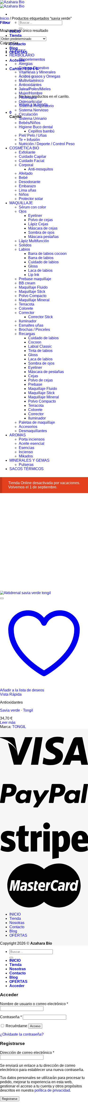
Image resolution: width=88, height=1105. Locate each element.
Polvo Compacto (32, 296)
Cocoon (34, 342)
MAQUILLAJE (21, 203)
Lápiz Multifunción (34, 241)
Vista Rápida (11, 694)
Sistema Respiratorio (36, 106)
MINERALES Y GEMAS (29, 460)
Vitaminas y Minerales (37, 72)
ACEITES (17, 51)
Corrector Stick (40, 317)
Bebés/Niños (29, 123)
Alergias (26, 64)
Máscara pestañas (43, 237)
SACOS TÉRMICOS (26, 469)
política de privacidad (52, 1090)
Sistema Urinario (33, 119)
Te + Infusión (29, 140)
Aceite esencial (31, 443)
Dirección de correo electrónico (27, 1053)
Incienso (26, 452)
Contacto (16, 927)
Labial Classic (40, 346)
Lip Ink (33, 275)
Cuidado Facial (31, 161)
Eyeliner (35, 216)
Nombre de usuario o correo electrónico (34, 1004)
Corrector (26, 313)
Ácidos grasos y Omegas (39, 76)
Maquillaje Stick (32, 292)
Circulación (28, 114)
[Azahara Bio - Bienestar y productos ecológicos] (12, 4)
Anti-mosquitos (40, 169)
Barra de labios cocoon (47, 254)
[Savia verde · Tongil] (25, 593)
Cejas (33, 376)
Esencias (26, 448)
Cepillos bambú (41, 131)
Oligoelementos (32, 59)
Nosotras (16, 923)
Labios (24, 249)
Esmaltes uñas (31, 325)
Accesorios (28, 427)
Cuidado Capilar (32, 156)
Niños (24, 194)
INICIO (15, 914)
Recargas (27, 334)
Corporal (26, 165)
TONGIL (19, 727)
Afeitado (26, 173)
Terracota (26, 304)
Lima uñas (27, 190)
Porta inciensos (32, 439)
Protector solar (31, 199)
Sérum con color (32, 207)
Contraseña (11, 1017)
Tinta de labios (40, 351)
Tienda (15, 36)
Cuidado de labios (43, 262)
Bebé (23, 178)
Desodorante (29, 182)
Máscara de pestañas (46, 372)
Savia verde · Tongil (16, 710)
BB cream (27, 283)
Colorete (26, 308)
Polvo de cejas (40, 220)
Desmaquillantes (33, 431)
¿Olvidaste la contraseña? (22, 1034)
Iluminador (27, 321)
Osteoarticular (30, 102)
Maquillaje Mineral (34, 300)
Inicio (4, 18)
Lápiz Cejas (38, 224)
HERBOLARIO (21, 55)
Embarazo (27, 186)
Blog (13, 48)
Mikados (26, 456)
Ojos (23, 211)
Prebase (35, 384)
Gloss (33, 266)
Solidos (25, 245)
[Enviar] (21, 28)
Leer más (7, 722)
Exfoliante (27, 152)
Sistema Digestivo (34, 68)
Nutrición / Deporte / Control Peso (47, 144)
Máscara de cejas (42, 228)
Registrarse (9, 1099)
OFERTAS (18, 935)
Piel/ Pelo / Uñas (33, 135)
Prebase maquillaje (35, 279)
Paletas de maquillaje (37, 422)
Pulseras (26, 465)
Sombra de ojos (41, 232)
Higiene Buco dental (36, 127)
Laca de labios (40, 270)
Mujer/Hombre (30, 93)
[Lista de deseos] (2, 598)
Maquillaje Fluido (33, 287)
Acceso (35, 1026)
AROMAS (17, 435)
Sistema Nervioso (33, 110)
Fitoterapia (28, 97)
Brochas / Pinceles (34, 330)
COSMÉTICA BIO (24, 148)
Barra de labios (41, 258)
